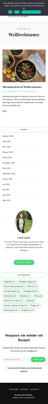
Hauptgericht (31, 291)
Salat (31, 301)
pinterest (24, 255)
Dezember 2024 (8, 163)
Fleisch (32, 286)
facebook (28, 255)
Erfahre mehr (24, 262)
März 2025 (6, 147)
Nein (17, 12)
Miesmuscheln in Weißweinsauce (22, 87)
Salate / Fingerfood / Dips (15, 305)
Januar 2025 (7, 157)
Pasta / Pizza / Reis (14, 301)
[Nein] (45, 8)
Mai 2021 (6, 189)
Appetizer (10, 282)
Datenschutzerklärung (31, 12)
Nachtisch (25, 296)
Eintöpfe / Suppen (28, 282)
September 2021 (9, 173)
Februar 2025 (7, 152)
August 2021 (7, 179)
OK (10, 12)
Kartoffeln (10, 296)
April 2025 (6, 141)
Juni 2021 (6, 184)
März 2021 (6, 200)
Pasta (38, 296)
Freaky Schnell (30, 92)
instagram (20, 255)
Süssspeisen (11, 310)
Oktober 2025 (7, 136)
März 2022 (6, 168)
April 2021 (6, 195)
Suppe (35, 305)
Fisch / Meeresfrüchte (12, 92)
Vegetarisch (27, 310)
